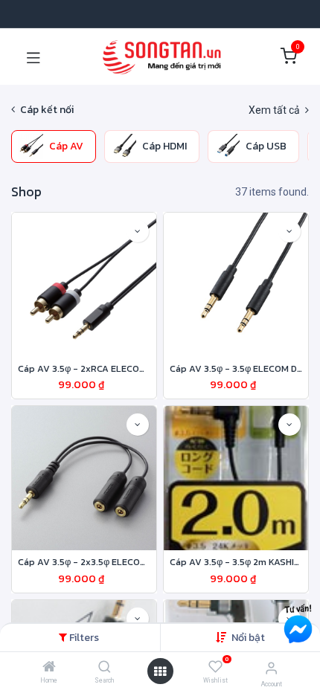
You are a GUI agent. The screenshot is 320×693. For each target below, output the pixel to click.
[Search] (104, 668)
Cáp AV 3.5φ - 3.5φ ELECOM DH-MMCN (236, 368)
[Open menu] (160, 671)
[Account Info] (271, 668)
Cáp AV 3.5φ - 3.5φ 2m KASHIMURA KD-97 (236, 561)
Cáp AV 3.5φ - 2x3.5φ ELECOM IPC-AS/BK (84, 561)
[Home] (49, 668)
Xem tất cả (275, 110)
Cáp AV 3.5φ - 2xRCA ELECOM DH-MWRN (84, 368)
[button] (248, 637)
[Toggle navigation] (33, 56)
